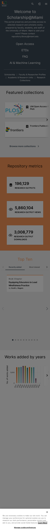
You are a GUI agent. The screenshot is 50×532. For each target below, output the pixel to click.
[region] (25, 520)
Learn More (42, 523)
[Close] (47, 512)
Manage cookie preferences (25, 527)
